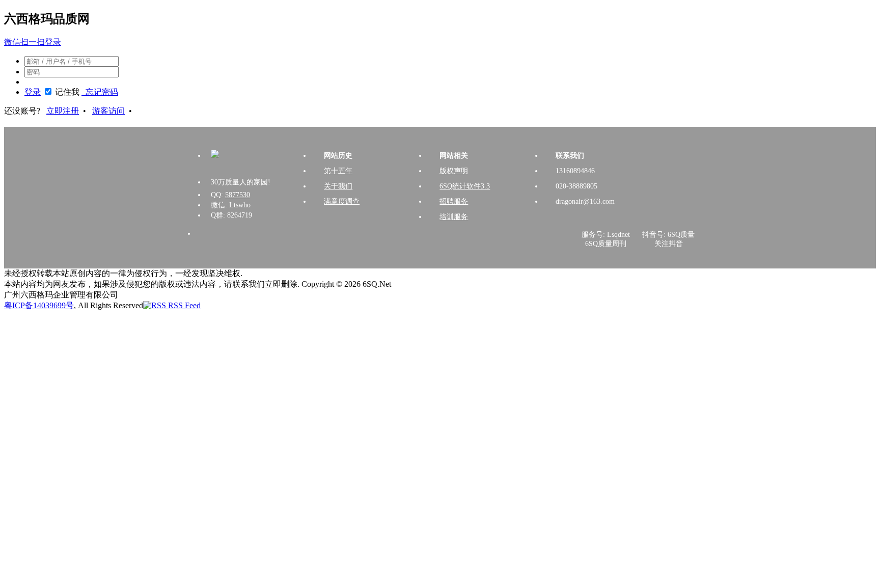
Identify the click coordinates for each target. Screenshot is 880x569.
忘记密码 (99, 92)
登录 (32, 92)
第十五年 (338, 171)
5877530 (237, 195)
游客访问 (108, 110)
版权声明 (453, 171)
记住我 (67, 92)
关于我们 (338, 186)
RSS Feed (183, 305)
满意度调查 (342, 201)
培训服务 (453, 217)
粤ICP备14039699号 (39, 305)
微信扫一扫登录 (32, 42)
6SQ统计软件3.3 (464, 186)
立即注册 (62, 110)
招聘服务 (453, 201)
